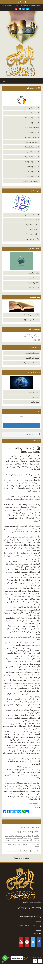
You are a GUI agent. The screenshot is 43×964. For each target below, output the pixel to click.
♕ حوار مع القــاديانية (32, 132)
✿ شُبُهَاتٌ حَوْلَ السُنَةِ (32, 220)
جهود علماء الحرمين (32, 353)
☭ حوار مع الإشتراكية (32, 157)
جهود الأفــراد (34, 397)
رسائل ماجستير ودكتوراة (31, 320)
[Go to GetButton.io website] (5, 962)
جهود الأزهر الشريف (32, 358)
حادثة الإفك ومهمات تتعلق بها (27, 832)
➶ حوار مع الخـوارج (33, 176)
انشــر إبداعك (35, 402)
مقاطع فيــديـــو (33, 283)
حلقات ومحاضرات (33, 287)
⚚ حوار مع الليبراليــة (32, 152)
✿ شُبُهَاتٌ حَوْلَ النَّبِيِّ (32, 224)
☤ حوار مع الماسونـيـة (32, 127)
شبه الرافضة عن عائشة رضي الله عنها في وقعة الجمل (23, 845)
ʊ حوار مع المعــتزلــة (32, 137)
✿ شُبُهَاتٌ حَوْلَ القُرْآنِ (32, 215)
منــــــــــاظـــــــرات (34, 278)
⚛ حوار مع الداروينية (32, 166)
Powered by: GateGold (21, 858)
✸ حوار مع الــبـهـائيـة (32, 171)
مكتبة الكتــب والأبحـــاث (31, 315)
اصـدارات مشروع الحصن (26, 917)
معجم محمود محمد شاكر (25, 5)
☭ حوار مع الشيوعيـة (32, 162)
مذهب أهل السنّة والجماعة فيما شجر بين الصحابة (22, 851)
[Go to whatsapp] (5, 958)
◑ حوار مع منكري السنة (31, 181)
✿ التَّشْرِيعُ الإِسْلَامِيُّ (32, 234)
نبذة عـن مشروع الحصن (26, 908)
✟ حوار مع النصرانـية (32, 113)
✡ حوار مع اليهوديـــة (32, 108)
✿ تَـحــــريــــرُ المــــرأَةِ (32, 239)
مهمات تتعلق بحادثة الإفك (28, 827)
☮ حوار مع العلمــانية (32, 147)
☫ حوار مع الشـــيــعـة (32, 118)
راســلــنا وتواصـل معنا (27, 925)
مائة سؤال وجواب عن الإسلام (29, 363)
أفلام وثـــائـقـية (34, 273)
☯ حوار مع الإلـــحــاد (32, 122)
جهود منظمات (34, 392)
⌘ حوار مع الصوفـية (32, 142)
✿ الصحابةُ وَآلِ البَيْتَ (32, 229)
